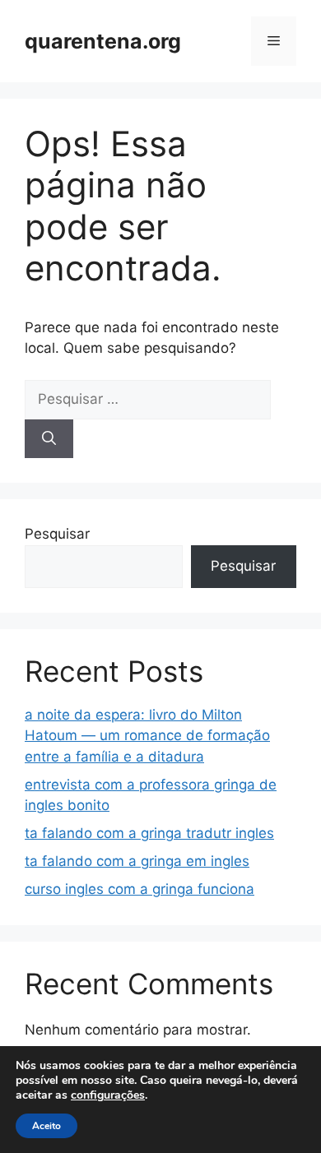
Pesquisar (57, 534)
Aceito (46, 1125)
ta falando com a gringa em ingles (137, 861)
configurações (108, 1095)
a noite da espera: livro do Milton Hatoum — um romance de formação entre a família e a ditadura (147, 735)
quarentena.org (103, 41)
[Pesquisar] (49, 439)
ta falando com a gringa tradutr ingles (149, 833)
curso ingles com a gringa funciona (139, 889)
